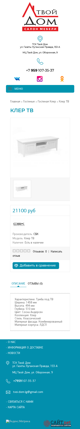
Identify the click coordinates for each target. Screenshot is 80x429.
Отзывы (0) (35, 283)
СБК (35, 234)
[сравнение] (35, 270)
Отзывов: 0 (40, 251)
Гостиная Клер (47, 101)
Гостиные (29, 101)
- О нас (11, 342)
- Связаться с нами (19, 401)
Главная (15, 101)
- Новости (13, 353)
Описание (18, 283)
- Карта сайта (15, 407)
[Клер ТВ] (40, 174)
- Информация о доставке (24, 347)
